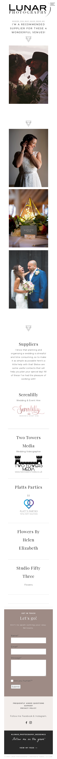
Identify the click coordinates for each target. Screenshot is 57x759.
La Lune (49, 756)
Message (16, 658)
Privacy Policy (28, 708)
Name (14, 635)
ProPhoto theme (37, 756)
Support (28, 706)
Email (14, 646)
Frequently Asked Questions (28, 703)
